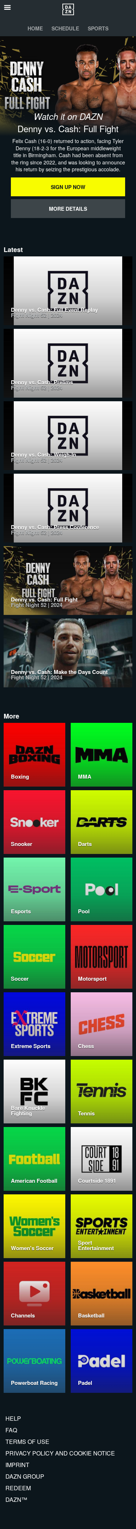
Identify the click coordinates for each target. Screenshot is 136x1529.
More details (68, 208)
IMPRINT (17, 1465)
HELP (13, 1418)
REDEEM (18, 1488)
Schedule (65, 28)
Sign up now (68, 186)
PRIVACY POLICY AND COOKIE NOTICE (60, 1453)
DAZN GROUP (24, 1476)
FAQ (11, 1430)
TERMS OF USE (27, 1441)
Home (35, 28)
